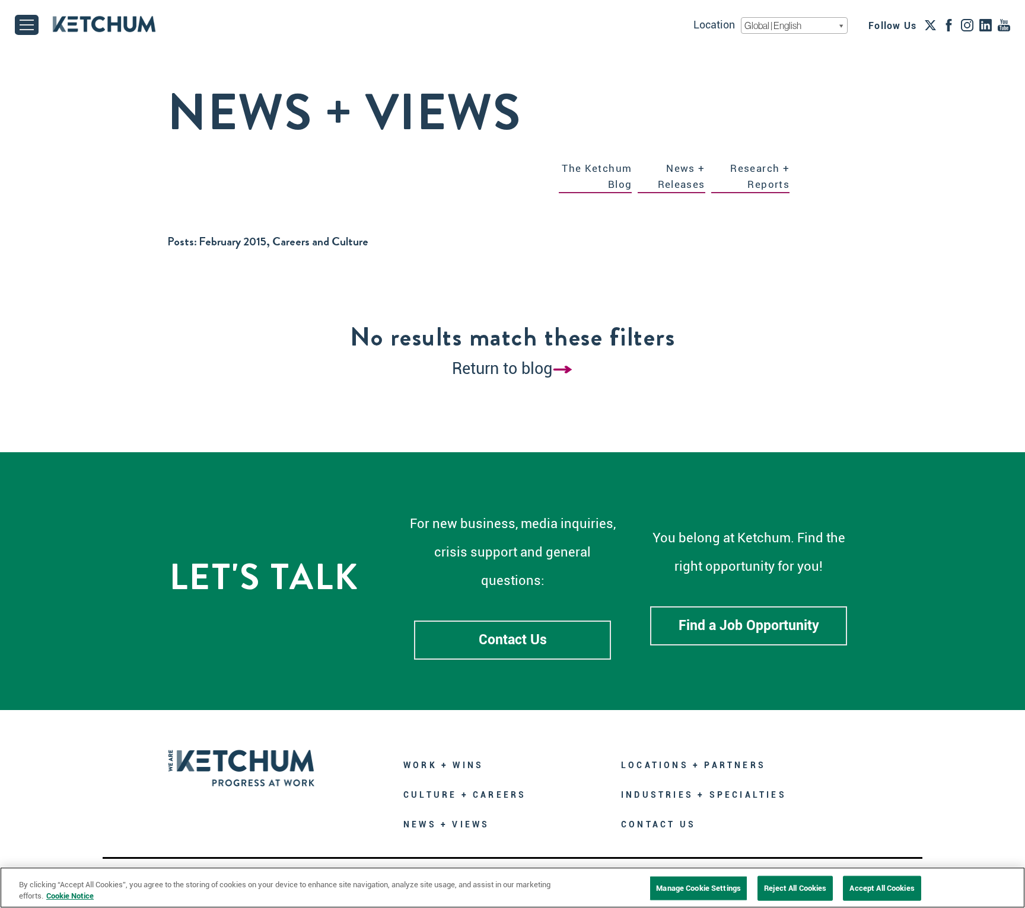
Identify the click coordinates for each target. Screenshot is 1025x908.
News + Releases (681, 176)
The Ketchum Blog (597, 176)
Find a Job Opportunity (749, 626)
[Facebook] (949, 24)
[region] (512, 887)
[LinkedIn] (985, 24)
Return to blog (502, 368)
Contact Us (513, 640)
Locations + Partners (693, 765)
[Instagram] (967, 24)
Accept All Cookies (881, 888)
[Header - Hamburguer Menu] (27, 25)
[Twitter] (930, 24)
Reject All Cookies (795, 888)
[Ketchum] (104, 24)
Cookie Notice (70, 895)
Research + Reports (760, 176)
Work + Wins (443, 765)
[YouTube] (1004, 24)
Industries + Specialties (704, 795)
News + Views (446, 824)
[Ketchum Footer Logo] (241, 759)
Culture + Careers (464, 795)
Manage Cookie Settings (698, 888)
